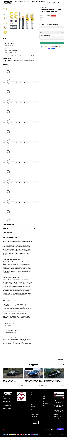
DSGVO (32, 419)
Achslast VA (41, 29)
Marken (27, 1)
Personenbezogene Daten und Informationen (34, 400)
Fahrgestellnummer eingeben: (44, 35)
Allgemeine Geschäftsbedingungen (34, 396)
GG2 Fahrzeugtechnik (55, 434)
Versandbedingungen (35, 414)
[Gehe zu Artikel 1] (5, 9)
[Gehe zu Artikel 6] (5, 32)
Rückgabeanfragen (34, 412)
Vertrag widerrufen (35, 423)
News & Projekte (45, 403)
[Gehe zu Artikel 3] (5, 18)
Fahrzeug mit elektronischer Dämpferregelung (48, 24)
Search (32, 418)
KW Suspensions (42, 7)
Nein (41, 26)
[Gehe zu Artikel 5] (5, 28)
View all (61, 364)
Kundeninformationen (34, 409)
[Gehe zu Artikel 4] (5, 23)
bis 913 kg (42, 32)
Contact (43, 405)
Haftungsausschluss (34, 411)
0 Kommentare (20, 385)
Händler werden (34, 416)
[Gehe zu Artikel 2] (5, 14)
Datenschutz (33, 402)
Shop (16, 1)
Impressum (33, 406)
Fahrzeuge (21, 1)
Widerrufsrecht (33, 404)
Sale (43, 401)
